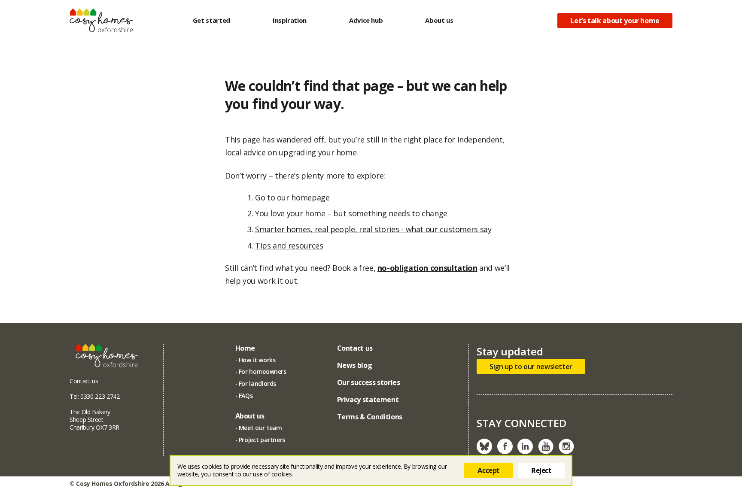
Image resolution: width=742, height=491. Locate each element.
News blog (354, 365)
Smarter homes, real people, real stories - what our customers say (373, 229)
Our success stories (368, 382)
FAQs (246, 395)
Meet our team (260, 428)
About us (439, 20)
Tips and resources (289, 245)
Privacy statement (368, 399)
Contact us (84, 381)
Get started (211, 20)
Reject (541, 470)
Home (245, 348)
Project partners (262, 440)
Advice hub (366, 20)
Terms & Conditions (370, 416)
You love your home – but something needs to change (351, 213)
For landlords (257, 383)
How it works (257, 360)
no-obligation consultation (427, 268)
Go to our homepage (292, 197)
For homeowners (262, 371)
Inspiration (290, 20)
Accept (488, 470)
